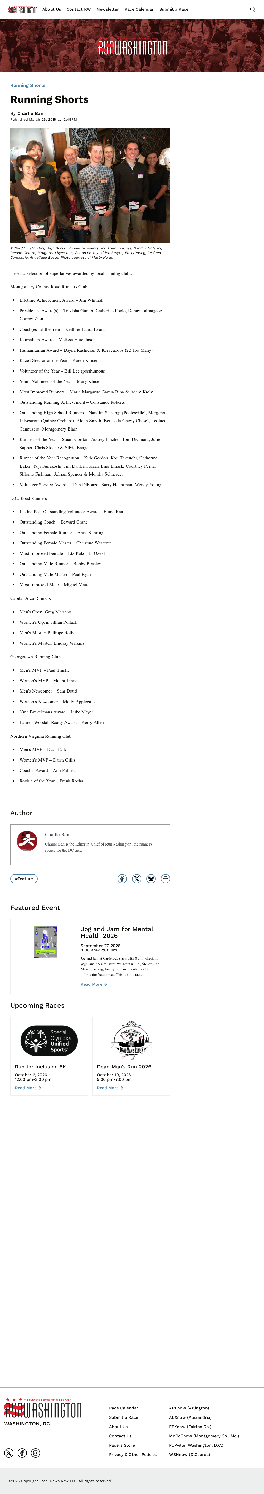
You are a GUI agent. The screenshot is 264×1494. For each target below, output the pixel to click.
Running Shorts (28, 85)
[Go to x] (8, 1453)
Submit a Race (173, 9)
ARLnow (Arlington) (189, 1408)
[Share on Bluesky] (151, 878)
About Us (51, 9)
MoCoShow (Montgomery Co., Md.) (204, 1435)
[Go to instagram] (35, 1453)
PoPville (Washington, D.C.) (196, 1445)
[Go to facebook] (22, 1453)
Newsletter (108, 9)
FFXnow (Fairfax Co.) (190, 1426)
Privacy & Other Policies (133, 1454)
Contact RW (79, 9)
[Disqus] (90, 1176)
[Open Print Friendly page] (165, 878)
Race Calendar (139, 9)
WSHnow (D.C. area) (189, 1454)
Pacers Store (122, 1445)
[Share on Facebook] (122, 878)
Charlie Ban (30, 113)
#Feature (24, 878)
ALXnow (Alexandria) (190, 1417)
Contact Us (120, 1435)
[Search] (253, 9)
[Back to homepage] (22, 9)
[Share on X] (136, 878)
